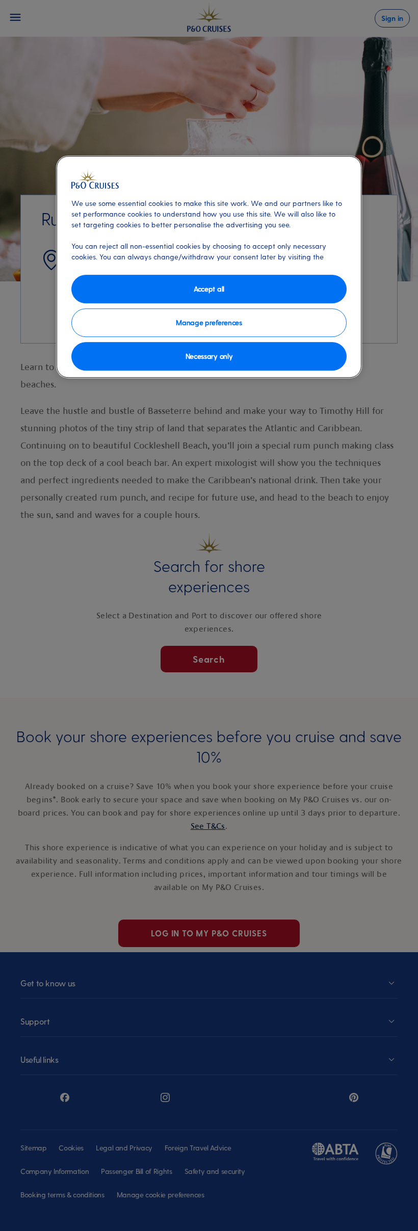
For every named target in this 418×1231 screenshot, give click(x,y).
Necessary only (209, 356)
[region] (209, 266)
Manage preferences (209, 322)
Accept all (209, 288)
